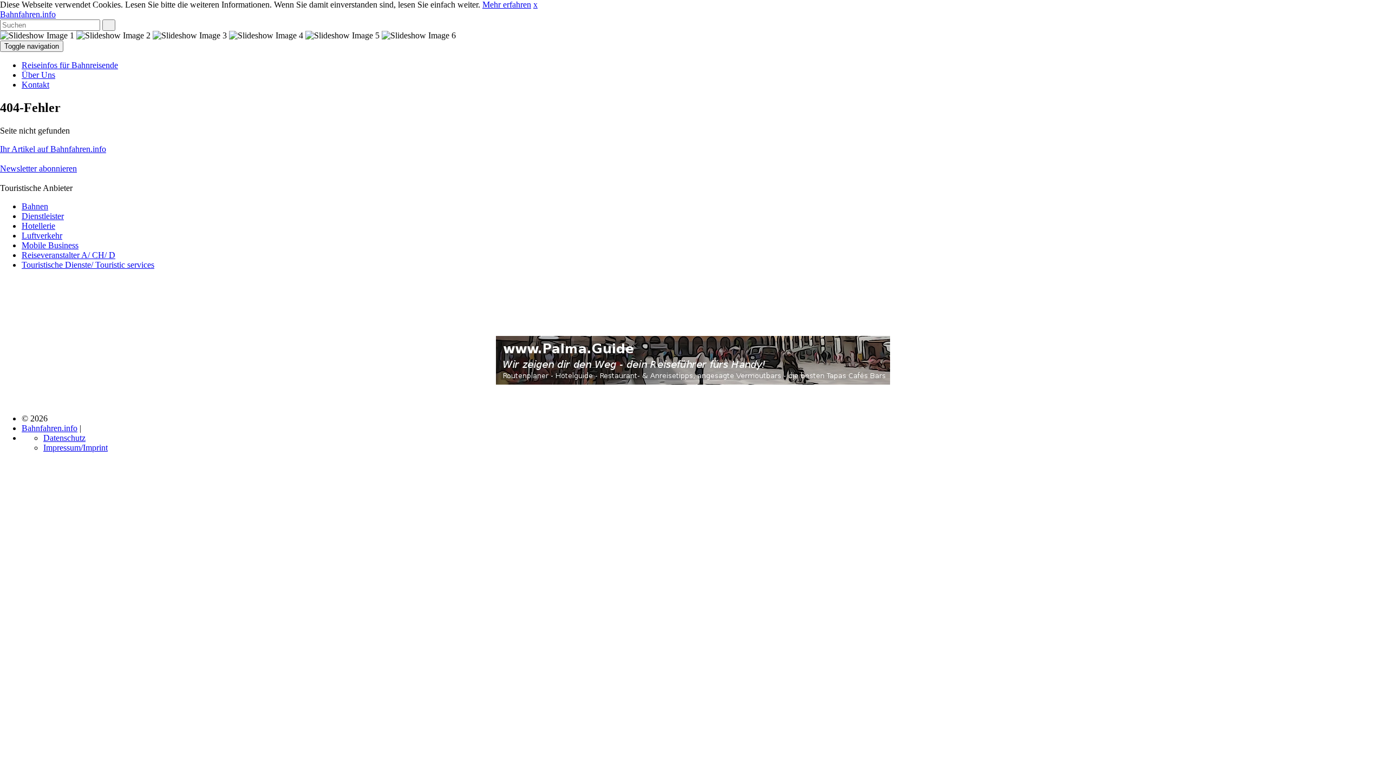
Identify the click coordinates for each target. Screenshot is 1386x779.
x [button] (535, 4)
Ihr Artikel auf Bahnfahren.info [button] (53, 149)
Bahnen (35, 206)
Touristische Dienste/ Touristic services (88, 264)
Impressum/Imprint (75, 447)
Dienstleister (43, 216)
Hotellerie (38, 225)
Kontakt (35, 84)
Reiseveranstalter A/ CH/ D (68, 255)
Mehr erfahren (506, 4)
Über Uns (38, 75)
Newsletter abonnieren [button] (38, 168)
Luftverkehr (42, 235)
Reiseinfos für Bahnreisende (70, 65)
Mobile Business (50, 245)
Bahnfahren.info (28, 14)
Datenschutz (64, 438)
